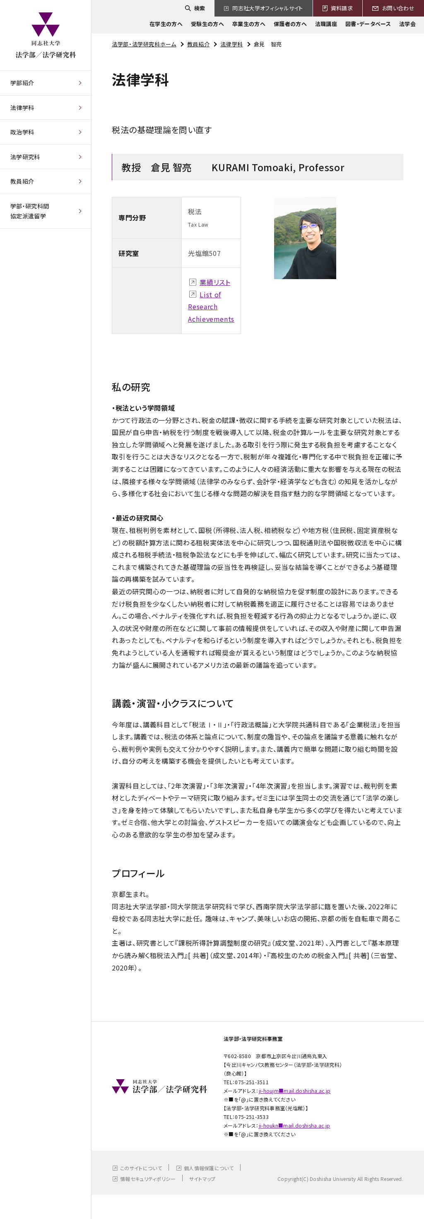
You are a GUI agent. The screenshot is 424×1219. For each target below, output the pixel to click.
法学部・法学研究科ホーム (144, 44)
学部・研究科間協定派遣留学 (29, 211)
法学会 (407, 24)
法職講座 (326, 24)
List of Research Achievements (211, 306)
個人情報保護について (209, 1167)
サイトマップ (202, 1178)
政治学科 (22, 132)
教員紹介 (22, 181)
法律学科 (22, 107)
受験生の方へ (207, 24)
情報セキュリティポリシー (148, 1178)
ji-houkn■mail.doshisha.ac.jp (294, 1125)
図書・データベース (368, 24)
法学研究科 (25, 157)
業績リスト (215, 282)
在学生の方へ (166, 24)
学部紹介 (22, 83)
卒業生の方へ (248, 24)
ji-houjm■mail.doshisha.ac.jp (295, 1090)
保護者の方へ (290, 24)
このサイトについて (141, 1167)
